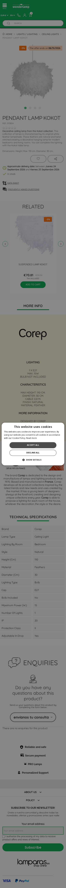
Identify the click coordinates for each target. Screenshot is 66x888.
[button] (33, 459)
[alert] (33, 444)
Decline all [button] (32, 452)
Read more (31, 438)
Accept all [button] (33, 445)
